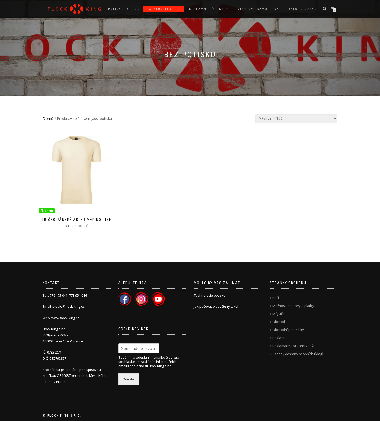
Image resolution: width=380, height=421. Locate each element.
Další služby (301, 9)
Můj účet (279, 313)
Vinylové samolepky (258, 9)
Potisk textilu (123, 9)
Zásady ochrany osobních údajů (297, 353)
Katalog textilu (163, 9)
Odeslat (129, 379)
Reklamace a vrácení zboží (293, 345)
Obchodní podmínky (288, 329)
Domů (48, 118)
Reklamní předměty (209, 9)
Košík (276, 297)
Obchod (278, 321)
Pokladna (279, 337)
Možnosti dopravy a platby (293, 305)
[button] (74, 9)
